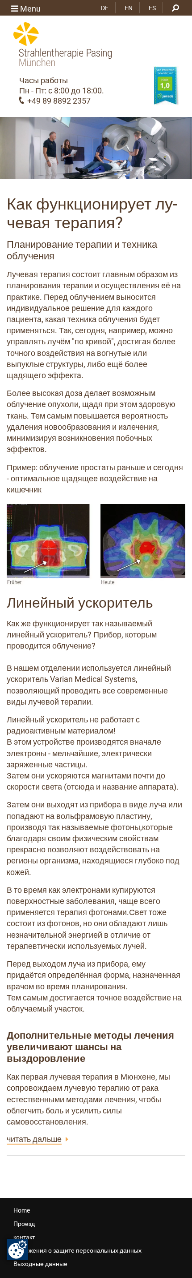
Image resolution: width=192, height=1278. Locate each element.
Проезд (24, 1223)
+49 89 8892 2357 (59, 100)
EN (129, 8)
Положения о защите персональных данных (77, 1250)
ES (152, 8)
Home (21, 1210)
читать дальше (34, 1139)
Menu (29, 8)
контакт (24, 1237)
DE (105, 8)
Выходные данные (40, 1263)
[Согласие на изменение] (17, 1249)
